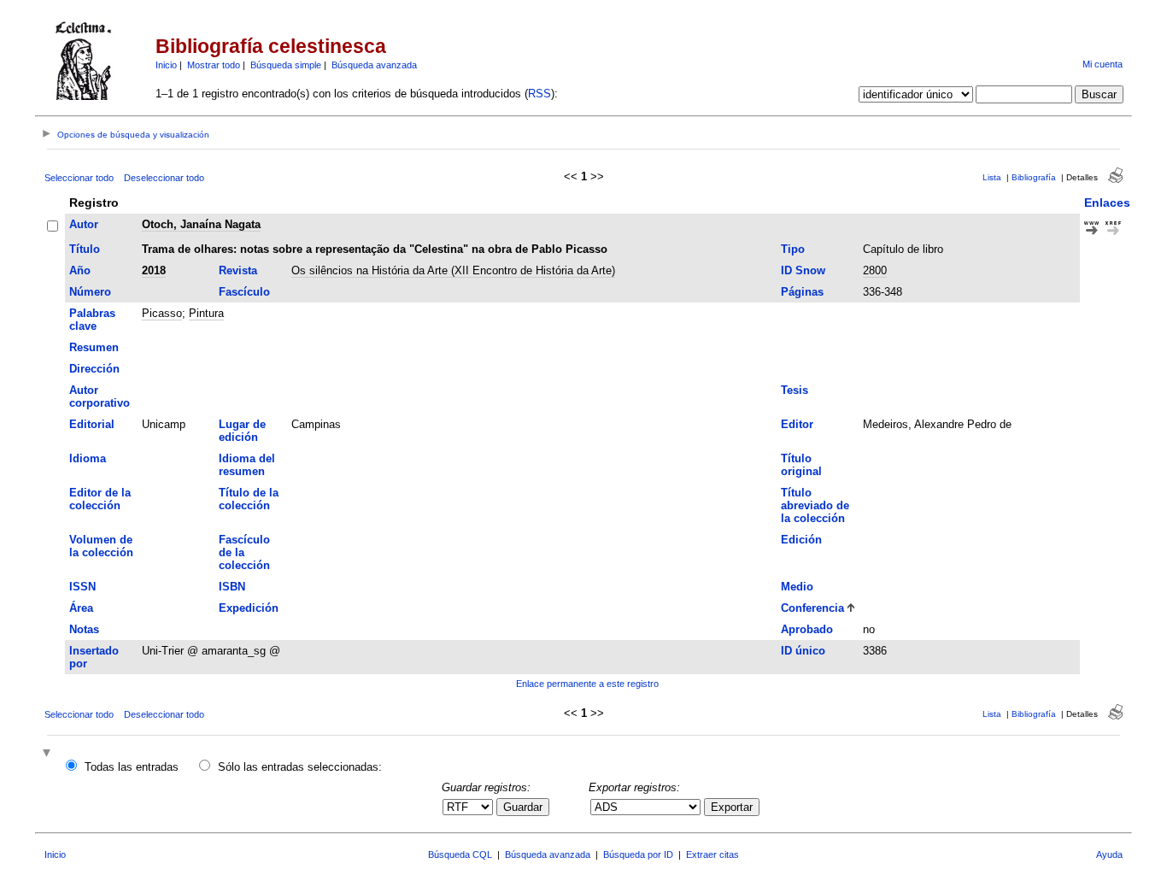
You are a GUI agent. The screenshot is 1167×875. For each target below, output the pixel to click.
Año (80, 270)
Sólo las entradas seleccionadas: (300, 766)
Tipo (793, 249)
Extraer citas (712, 854)
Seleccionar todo (79, 178)
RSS (539, 93)
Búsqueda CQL (460, 854)
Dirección (94, 368)
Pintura (206, 313)
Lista (991, 177)
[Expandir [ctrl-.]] (49, 754)
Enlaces (1107, 202)
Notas (84, 629)
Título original (801, 465)
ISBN (232, 586)
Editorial (91, 424)
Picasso (162, 313)
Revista (238, 270)
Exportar (732, 807)
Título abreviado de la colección (815, 505)
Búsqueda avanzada (374, 65)
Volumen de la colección (101, 546)
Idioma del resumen (247, 465)
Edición (801, 539)
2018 (154, 270)
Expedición (249, 608)
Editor (797, 424)
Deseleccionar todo (164, 178)
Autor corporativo (99, 396)
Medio (797, 586)
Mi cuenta (1102, 64)
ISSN (82, 586)
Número (90, 291)
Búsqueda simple (285, 65)
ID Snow (803, 270)
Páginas (802, 291)
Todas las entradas (132, 766)
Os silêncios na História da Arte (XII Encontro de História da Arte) (453, 270)
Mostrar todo (213, 65)
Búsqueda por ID (638, 854)
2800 (875, 270)
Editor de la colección (100, 499)
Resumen (94, 347)
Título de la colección (249, 499)
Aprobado (807, 629)
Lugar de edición (242, 430)
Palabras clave (92, 319)
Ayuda (1109, 854)
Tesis (794, 390)
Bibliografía (1034, 177)
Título (84, 249)
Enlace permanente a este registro (587, 683)
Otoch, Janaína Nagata (201, 224)
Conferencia (812, 608)
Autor (83, 224)
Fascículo (244, 291)
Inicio (166, 65)
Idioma (87, 458)
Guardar (522, 807)
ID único (803, 650)
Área (81, 608)
